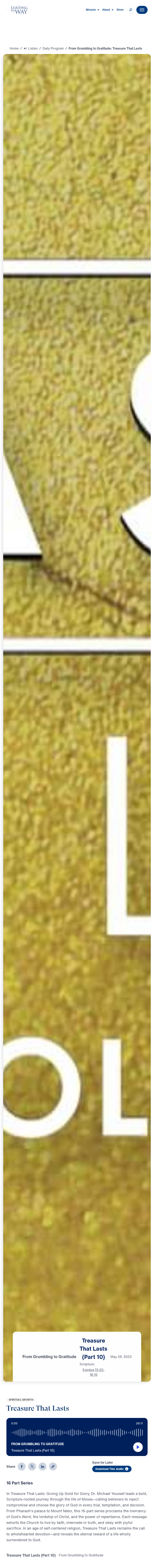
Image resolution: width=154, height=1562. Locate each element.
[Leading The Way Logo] (19, 10)
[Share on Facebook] (22, 1466)
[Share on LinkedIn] (42, 1466)
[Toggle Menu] (142, 10)
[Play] (138, 1447)
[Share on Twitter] (32, 1466)
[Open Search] (131, 10)
